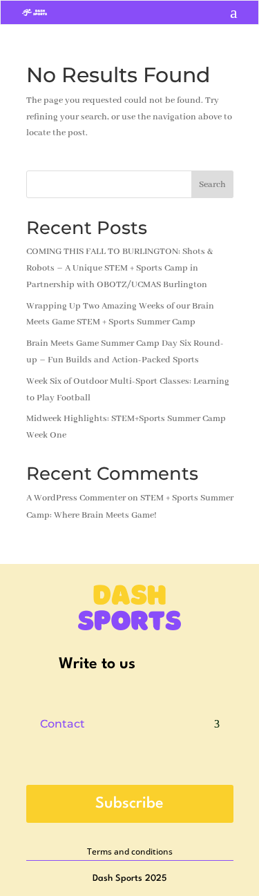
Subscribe (129, 803)
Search (212, 185)
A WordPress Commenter (76, 498)
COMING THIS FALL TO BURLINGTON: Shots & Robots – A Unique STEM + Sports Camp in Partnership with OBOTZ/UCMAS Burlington (119, 268)
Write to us (97, 664)
